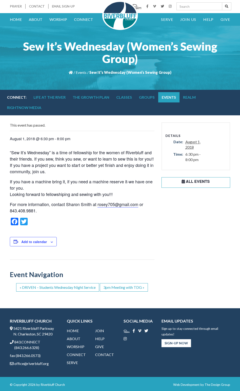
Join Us (188, 19)
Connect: (16, 97)
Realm (189, 97)
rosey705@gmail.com (118, 204)
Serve (167, 19)
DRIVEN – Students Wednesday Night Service (58, 287)
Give (225, 19)
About (35, 19)
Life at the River (50, 97)
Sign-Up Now (176, 343)
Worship (58, 19)
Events (81, 72)
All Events (197, 181)
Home (16, 19)
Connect (83, 19)
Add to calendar (34, 241)
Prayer (16, 6)
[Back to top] (227, 378)
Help (208, 19)
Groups (147, 97)
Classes (124, 97)
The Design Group (217, 385)
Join (99, 330)
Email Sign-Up (63, 6)
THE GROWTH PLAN (91, 97)
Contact (37, 6)
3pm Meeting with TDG (123, 287)
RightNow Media (24, 107)
